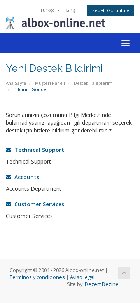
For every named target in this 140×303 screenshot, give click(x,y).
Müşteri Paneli (50, 83)
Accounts (25, 177)
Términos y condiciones (37, 277)
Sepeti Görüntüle (110, 10)
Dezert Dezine (102, 284)
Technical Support (37, 149)
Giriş (70, 10)
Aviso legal (82, 277)
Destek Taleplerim (93, 83)
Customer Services (37, 204)
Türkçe (48, 10)
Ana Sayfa (16, 83)
